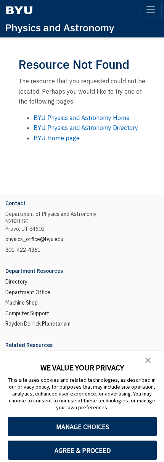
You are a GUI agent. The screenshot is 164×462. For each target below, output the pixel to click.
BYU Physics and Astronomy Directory (86, 127)
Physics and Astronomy (59, 27)
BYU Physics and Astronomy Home (82, 118)
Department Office (27, 292)
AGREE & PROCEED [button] (83, 450)
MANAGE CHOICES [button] (82, 426)
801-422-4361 (22, 249)
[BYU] (19, 10)
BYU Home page (57, 138)
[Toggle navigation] (151, 10)
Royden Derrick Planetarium (38, 323)
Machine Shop (21, 302)
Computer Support (27, 313)
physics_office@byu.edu (34, 239)
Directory (16, 281)
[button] (148, 359)
